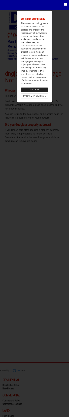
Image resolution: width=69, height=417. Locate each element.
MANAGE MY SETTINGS (34, 96)
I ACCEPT (34, 90)
